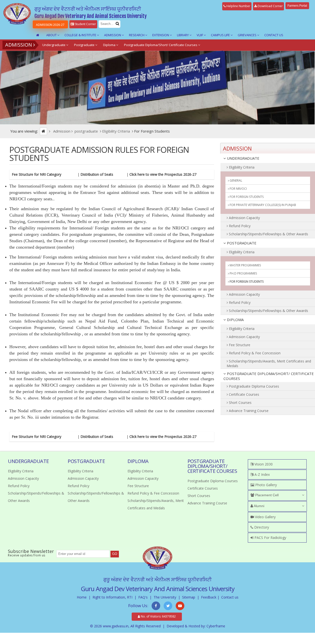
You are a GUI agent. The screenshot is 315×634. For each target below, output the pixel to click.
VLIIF (200, 35)
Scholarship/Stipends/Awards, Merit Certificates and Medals (269, 363)
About (51, 35)
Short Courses (240, 402)
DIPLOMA (235, 319)
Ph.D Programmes (243, 273)
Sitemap (188, 597)
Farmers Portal (297, 5)
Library (183, 35)
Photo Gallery (265, 484)
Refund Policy (239, 225)
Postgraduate (84, 45)
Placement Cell (266, 495)
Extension (161, 35)
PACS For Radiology (269, 537)
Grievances (247, 35)
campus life (221, 35)
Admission (113, 35)
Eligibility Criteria (241, 167)
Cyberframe (215, 626)
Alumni (258, 506)
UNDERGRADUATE (242, 158)
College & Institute (80, 35)
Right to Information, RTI (112, 597)
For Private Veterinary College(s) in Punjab (262, 205)
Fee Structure (239, 345)
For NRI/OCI (238, 189)
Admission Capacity (244, 217)
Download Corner (270, 6)
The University (165, 597)
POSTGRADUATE (241, 242)
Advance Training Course (248, 410)
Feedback (208, 597)
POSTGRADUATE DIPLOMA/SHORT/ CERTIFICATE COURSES (268, 376)
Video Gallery (265, 516)
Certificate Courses (243, 394)
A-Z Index (261, 474)
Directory (261, 527)
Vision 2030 (263, 464)
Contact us (229, 597)
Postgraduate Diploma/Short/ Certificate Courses (161, 45)
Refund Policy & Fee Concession (254, 353)
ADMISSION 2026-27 (50, 25)
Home (82, 597)
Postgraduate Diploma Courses (253, 386)
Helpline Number (238, 6)
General (235, 180)
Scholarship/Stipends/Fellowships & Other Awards (268, 234)
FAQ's (143, 597)
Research (137, 35)
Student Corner (85, 24)
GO (114, 554)
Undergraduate (54, 45)
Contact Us (273, 35)
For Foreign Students (246, 197)
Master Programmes (245, 265)
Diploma (109, 45)
